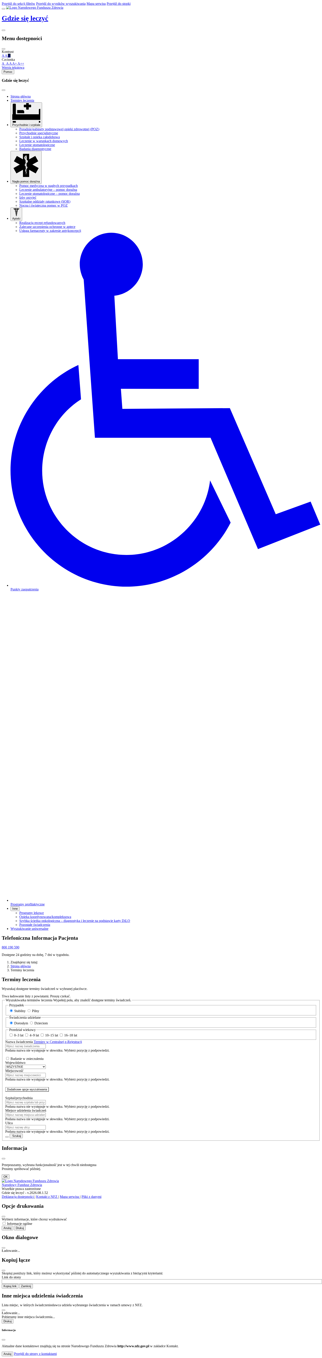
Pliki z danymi (91, 1197)
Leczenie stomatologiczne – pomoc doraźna (49, 193)
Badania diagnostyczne (35, 149)
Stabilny (20, 1011)
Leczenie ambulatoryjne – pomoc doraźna (48, 189)
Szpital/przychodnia (19, 1098)
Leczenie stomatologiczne (37, 145)
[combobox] (25, 1046)
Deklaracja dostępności (18, 1197)
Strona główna (21, 966)
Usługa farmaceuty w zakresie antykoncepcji (50, 231)
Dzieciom (41, 1023)
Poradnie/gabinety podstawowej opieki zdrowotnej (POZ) (59, 129)
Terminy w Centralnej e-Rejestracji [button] (58, 1042)
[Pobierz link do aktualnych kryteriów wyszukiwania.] (7, 1137)
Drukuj (20, 1228)
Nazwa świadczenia (43, 1042)
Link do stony (11, 1277)
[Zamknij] (3, 49)
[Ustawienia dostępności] (3, 30)
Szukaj (16, 1136)
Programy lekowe (31, 913)
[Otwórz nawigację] (3, 8)
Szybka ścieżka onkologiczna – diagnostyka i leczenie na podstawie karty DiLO (74, 921)
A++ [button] (21, 63)
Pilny (35, 1011)
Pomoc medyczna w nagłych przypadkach (48, 186)
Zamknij (26, 1286)
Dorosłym (21, 1023)
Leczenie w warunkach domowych (43, 141)
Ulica (9, 1123)
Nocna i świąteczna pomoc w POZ (43, 205)
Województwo (15, 1063)
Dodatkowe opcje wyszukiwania (27, 1089)
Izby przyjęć (27, 197)
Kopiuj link (10, 1286)
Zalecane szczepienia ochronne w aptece (47, 227)
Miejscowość (14, 1071)
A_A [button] (5, 63)
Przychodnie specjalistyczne (38, 133)
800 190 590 (10, 947)
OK (6, 1176)
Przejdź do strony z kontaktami (35, 1354)
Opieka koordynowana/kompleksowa (45, 917)
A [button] (10, 63)
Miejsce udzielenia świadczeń (25, 1110)
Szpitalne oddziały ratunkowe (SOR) (44, 201)
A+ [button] (15, 63)
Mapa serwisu (70, 1197)
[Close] (3, 90)
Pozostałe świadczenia (34, 925)
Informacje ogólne (19, 1224)
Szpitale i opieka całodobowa (39, 137)
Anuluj (7, 1228)
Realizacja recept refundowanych (42, 223)
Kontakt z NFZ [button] (47, 1197)
